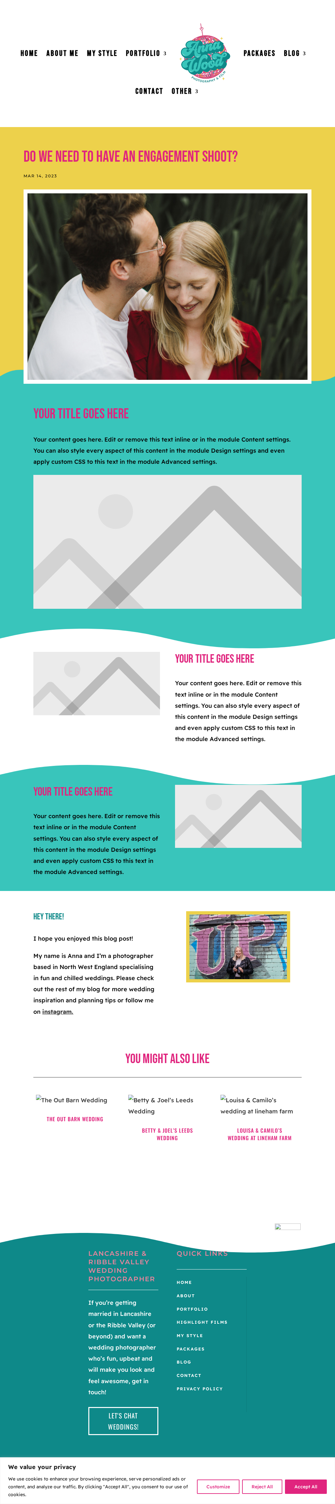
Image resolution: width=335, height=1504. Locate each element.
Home (29, 54)
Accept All (305, 1487)
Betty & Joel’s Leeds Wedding (167, 1134)
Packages (260, 54)
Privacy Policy (200, 1388)
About (186, 1295)
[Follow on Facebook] (280, 1254)
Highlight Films (202, 1322)
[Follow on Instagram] (293, 1254)
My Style (102, 54)
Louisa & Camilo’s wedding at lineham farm (260, 1134)
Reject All (262, 1487)
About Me (62, 54)
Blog (292, 54)
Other (182, 92)
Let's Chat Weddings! (123, 1421)
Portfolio (143, 54)
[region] (167, 1480)
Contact (149, 92)
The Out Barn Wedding (75, 1119)
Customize (218, 1487)
